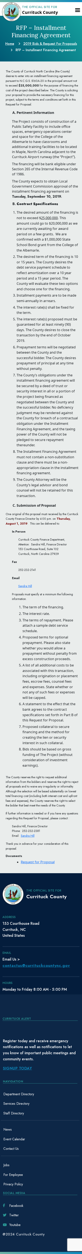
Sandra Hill (25, 586)
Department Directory (18, 1094)
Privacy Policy (13, 1184)
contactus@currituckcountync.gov (36, 965)
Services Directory (16, 1103)
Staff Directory (13, 1113)
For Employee (13, 1174)
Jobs (6, 1165)
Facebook (16, 1205)
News (7, 1129)
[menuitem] (40, 1094)
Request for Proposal (38, 862)
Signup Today (17, 1068)
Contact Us (11, 1148)
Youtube (15, 1224)
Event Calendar (14, 1139)
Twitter (14, 1215)
